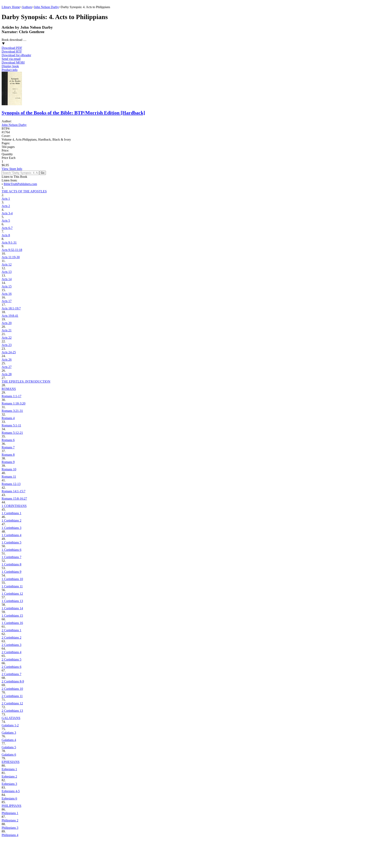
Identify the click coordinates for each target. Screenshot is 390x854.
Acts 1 (6, 198)
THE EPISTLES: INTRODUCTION (26, 381)
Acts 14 (7, 279)
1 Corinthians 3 (11, 528)
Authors (27, 7)
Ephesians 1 (9, 769)
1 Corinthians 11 (12, 586)
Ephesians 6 (9, 798)
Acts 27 (7, 367)
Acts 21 (7, 330)
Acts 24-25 (9, 352)
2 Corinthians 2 (11, 637)
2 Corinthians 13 (12, 710)
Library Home (11, 7)
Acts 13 (7, 271)
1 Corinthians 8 (11, 564)
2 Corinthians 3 (11, 645)
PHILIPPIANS (11, 805)
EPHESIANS (11, 762)
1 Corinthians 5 (11, 542)
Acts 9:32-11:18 (12, 250)
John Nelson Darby (46, 7)
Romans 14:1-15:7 (13, 491)
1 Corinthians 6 (11, 549)
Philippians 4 (10, 835)
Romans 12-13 (11, 484)
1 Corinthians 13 (12, 601)
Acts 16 (7, 293)
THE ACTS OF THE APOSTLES (24, 191)
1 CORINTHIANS (14, 506)
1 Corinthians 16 (12, 623)
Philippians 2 (10, 820)
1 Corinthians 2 (11, 520)
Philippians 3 (10, 827)
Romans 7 (8, 447)
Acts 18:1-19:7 (11, 308)
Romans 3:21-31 (12, 410)
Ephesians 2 (9, 776)
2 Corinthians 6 (11, 666)
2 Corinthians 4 (11, 652)
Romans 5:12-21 (12, 432)
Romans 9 (8, 462)
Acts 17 (7, 301)
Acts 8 (6, 235)
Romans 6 (8, 440)
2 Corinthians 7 (11, 674)
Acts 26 (7, 359)
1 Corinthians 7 (11, 557)
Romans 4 (8, 418)
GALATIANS (11, 718)
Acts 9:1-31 (9, 242)
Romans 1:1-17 (11, 396)
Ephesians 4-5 (11, 791)
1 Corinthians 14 (12, 608)
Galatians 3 (9, 732)
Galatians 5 (9, 747)
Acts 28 (7, 374)
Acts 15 (7, 286)
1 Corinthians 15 (12, 615)
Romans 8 (8, 454)
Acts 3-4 (7, 213)
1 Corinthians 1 (11, 513)
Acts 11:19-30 (11, 257)
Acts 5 (6, 220)
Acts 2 (6, 206)
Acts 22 (7, 337)
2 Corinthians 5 (11, 659)
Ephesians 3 (9, 784)
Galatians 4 (9, 740)
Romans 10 (9, 469)
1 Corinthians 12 (12, 593)
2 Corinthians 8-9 (13, 681)
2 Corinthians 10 (12, 688)
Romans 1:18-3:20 (13, 403)
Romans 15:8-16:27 (14, 498)
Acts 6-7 (7, 228)
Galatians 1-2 (10, 725)
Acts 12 (7, 264)
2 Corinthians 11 (12, 696)
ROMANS (9, 389)
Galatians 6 (9, 754)
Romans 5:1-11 (11, 425)
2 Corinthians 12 (12, 703)
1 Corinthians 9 (11, 571)
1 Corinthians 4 (11, 535)
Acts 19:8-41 (10, 315)
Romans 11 (9, 476)
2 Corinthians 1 (11, 630)
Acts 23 (7, 345)
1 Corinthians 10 (12, 579)
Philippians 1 (10, 813)
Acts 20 (7, 323)
